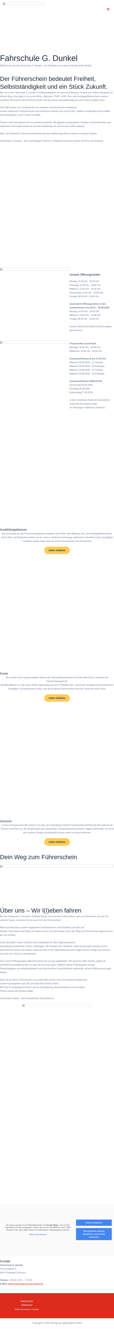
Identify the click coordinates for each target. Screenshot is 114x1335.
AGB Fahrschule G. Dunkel (27, 1309)
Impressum (26, 1305)
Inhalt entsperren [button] (94, 1223)
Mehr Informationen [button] (38, 1234)
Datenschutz (27, 1301)
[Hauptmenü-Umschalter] (108, 9)
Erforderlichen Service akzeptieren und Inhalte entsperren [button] (94, 1234)
